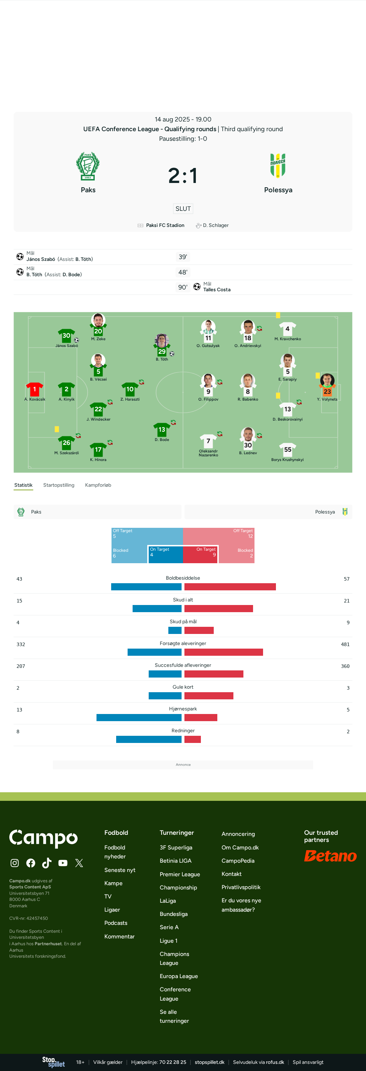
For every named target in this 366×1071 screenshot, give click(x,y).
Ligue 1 (169, 940)
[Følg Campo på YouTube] (63, 863)
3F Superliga (176, 847)
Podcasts (115, 922)
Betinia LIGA (176, 860)
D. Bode (71, 275)
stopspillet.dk (209, 1062)
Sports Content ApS (30, 886)
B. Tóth (83, 259)
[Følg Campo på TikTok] (46, 863)
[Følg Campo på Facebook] (30, 863)
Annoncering (238, 833)
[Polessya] (278, 175)
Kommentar (119, 936)
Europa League (179, 976)
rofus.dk (275, 1062)
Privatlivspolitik (241, 887)
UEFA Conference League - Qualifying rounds (150, 129)
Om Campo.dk (240, 847)
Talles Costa (217, 290)
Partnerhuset (48, 943)
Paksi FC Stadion (165, 225)
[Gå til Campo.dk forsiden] (43, 847)
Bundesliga (174, 914)
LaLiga (168, 900)
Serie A (169, 927)
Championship (178, 887)
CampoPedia (238, 860)
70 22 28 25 (172, 1062)
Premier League (180, 874)
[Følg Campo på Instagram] (14, 863)
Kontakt (232, 874)
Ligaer (112, 909)
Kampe (113, 883)
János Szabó (41, 259)
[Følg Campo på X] (79, 863)
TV (108, 896)
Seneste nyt (119, 870)
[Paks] (87, 175)
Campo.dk (20, 880)
